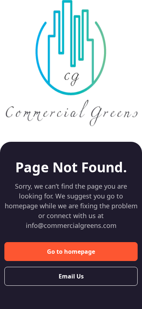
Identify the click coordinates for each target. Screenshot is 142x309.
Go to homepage (71, 252)
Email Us (71, 276)
